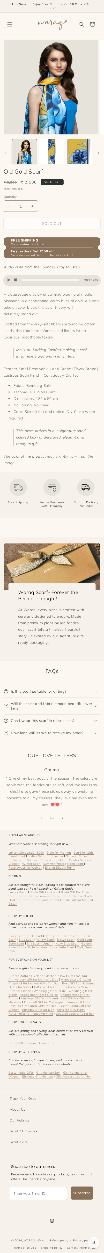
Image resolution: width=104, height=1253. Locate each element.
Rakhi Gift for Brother (79, 896)
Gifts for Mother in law (49, 976)
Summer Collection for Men (47, 860)
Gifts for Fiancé (20, 991)
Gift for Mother (19, 976)
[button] (9, 24)
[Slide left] (5, 153)
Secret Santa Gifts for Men (37, 1006)
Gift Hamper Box (48, 1072)
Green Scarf (70, 936)
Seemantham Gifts (41, 1043)
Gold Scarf (84, 939)
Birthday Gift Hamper (37, 1076)
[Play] (9, 280)
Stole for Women (59, 852)
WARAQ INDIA (34, 1240)
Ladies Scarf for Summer (45, 856)
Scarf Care (19, 1142)
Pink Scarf (34, 936)
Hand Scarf (75, 863)
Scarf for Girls (84, 852)
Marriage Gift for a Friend (39, 998)
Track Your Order (24, 1098)
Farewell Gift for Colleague (44, 1002)
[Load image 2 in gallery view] (52, 151)
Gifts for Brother (46, 987)
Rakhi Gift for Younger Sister (40, 896)
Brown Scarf (66, 939)
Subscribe (81, 1193)
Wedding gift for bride (50, 991)
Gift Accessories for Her (73, 1076)
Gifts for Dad (77, 976)
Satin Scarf (16, 943)
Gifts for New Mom (74, 987)
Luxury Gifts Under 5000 (26, 852)
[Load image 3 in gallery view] (79, 151)
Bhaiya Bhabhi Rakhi (60, 867)
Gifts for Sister (20, 987)
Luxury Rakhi (18, 892)
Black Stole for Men (33, 947)
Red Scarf (52, 936)
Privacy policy (83, 1240)
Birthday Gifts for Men (38, 1009)
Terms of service (25, 1247)
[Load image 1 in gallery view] (24, 151)
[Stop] (15, 280)
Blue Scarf (26, 939)
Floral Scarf (16, 856)
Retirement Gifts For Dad (41, 983)
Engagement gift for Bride (39, 995)
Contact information (81, 1247)
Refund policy (58, 1240)
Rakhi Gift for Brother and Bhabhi (34, 900)
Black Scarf (16, 936)
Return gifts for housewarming (30, 1013)
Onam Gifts (16, 1043)
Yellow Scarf (45, 939)
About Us (17, 1109)
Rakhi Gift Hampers (44, 892)
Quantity (10, 196)
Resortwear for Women (25, 867)
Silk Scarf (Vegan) (40, 943)
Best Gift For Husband (78, 983)
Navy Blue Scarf (67, 943)
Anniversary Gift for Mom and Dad (33, 979)
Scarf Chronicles (23, 1131)
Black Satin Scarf (62, 947)
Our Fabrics (19, 1120)
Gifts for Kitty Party (71, 1009)
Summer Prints (54, 863)
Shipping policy (52, 1247)
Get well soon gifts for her (75, 1013)
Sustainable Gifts (21, 1072)
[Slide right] (98, 153)
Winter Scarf (31, 863)
